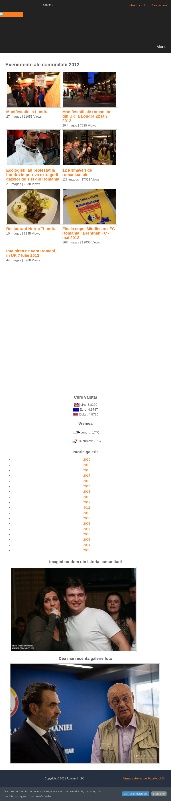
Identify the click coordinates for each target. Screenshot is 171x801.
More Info (159, 793)
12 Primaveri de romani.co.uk (77, 172)
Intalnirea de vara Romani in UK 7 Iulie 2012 (30, 253)
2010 (86, 513)
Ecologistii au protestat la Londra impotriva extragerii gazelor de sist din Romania (32, 174)
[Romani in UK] (11, 14)
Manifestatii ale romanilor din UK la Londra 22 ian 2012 (86, 116)
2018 (86, 470)
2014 (86, 486)
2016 (86, 481)
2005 (86, 539)
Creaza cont (159, 5)
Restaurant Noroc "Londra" (32, 229)
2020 (86, 459)
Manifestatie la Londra (27, 112)
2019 (86, 465)
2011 (86, 507)
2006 (86, 534)
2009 (86, 518)
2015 (86, 497)
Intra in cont (136, 5)
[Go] (113, 5)
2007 (86, 529)
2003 (86, 550)
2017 (86, 475)
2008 (86, 523)
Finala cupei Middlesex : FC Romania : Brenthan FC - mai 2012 (88, 233)
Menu (161, 46)
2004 (86, 545)
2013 (86, 491)
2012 (86, 502)
